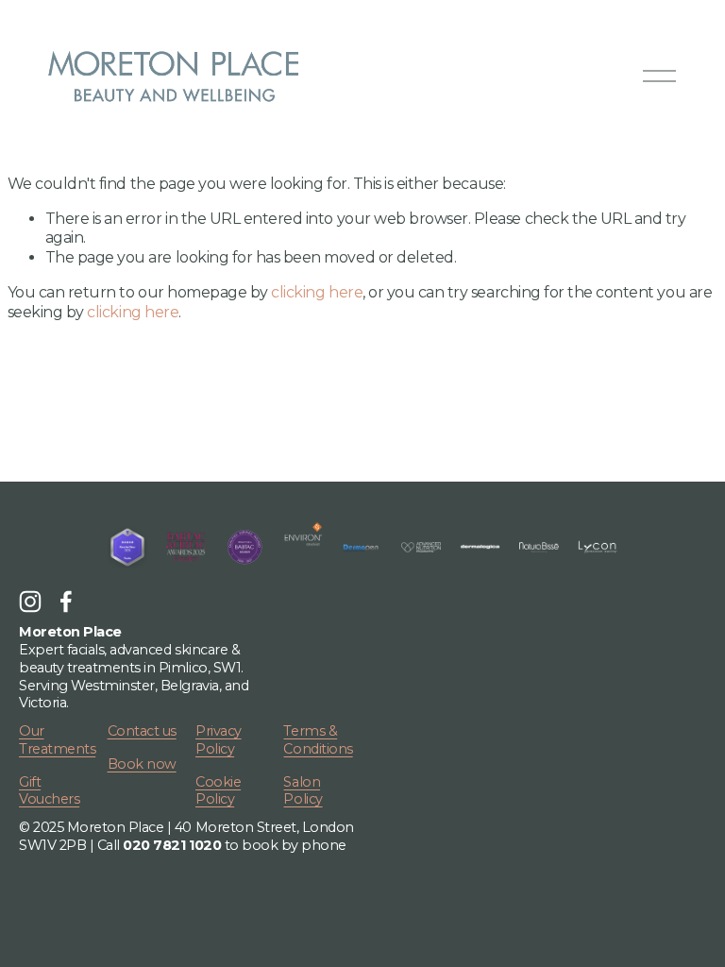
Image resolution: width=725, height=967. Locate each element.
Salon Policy (302, 790)
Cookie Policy (218, 790)
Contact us (142, 730)
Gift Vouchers (49, 790)
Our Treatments (57, 739)
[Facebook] (66, 601)
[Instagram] (30, 601)
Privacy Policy (218, 739)
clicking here (316, 292)
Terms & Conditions (317, 739)
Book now (142, 763)
